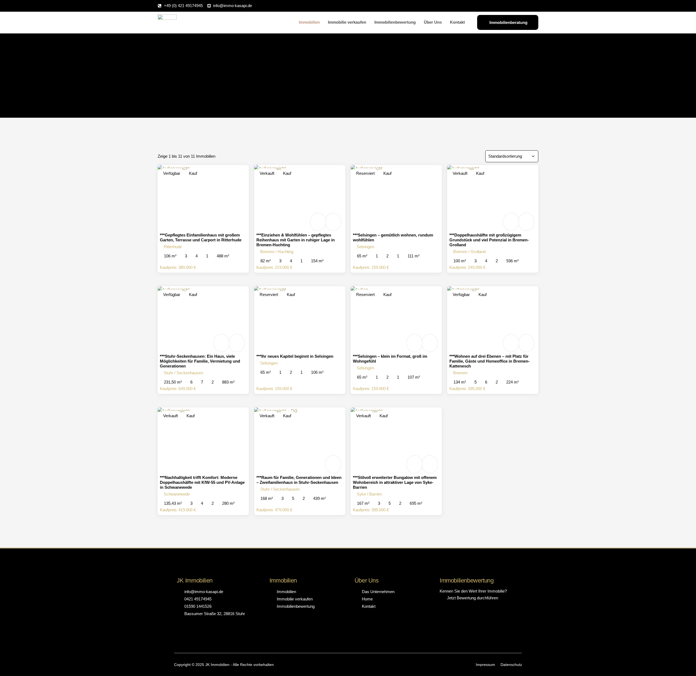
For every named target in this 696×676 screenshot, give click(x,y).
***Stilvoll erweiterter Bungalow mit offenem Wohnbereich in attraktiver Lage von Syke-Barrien (395, 482)
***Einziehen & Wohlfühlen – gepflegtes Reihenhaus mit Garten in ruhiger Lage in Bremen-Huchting (295, 240)
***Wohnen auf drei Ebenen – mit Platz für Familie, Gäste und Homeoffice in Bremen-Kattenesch (489, 361)
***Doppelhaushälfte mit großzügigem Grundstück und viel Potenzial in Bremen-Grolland (489, 240)
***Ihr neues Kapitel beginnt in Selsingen (294, 356)
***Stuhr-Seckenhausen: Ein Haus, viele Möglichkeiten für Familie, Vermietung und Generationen (200, 361)
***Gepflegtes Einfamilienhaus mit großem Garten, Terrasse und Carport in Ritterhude (200, 237)
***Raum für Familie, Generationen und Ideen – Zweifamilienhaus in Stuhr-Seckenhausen (298, 480)
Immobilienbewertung (395, 22)
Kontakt (457, 22)
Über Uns (433, 22)
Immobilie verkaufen (347, 22)
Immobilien (309, 22)
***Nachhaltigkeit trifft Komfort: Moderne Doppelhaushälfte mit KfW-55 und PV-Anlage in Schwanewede (202, 482)
